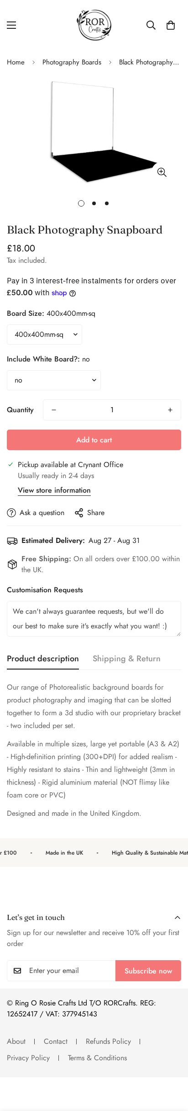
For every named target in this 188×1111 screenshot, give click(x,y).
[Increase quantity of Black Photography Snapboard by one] (170, 410)
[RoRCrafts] (94, 25)
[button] (170, 25)
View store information (54, 490)
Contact (56, 1041)
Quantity (20, 409)
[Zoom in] (161, 172)
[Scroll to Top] (171, 1062)
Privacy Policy (28, 1058)
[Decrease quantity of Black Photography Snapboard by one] (53, 410)
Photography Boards (71, 62)
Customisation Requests (45, 590)
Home (16, 62)
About (16, 1041)
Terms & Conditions (97, 1058)
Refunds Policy (108, 1041)
